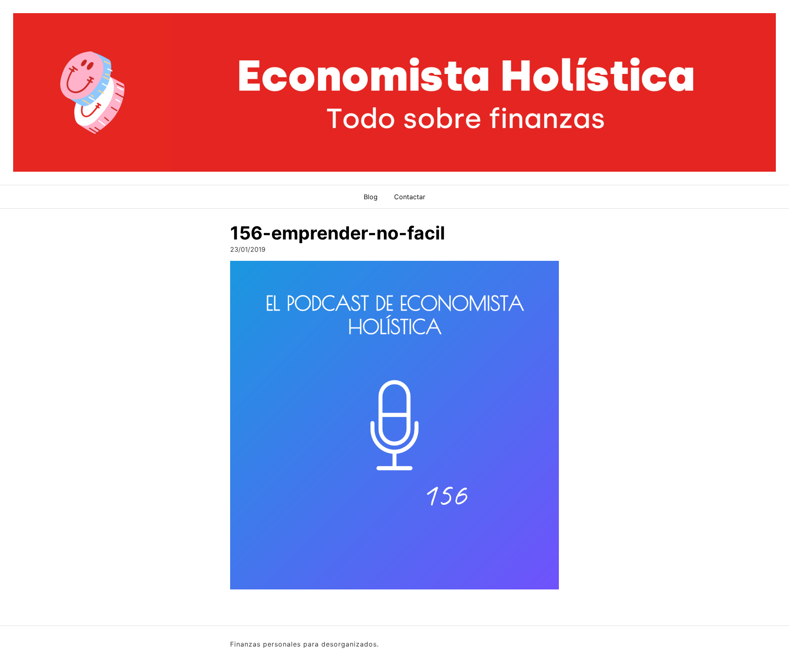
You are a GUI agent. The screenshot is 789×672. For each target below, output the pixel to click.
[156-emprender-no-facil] (394, 427)
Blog (371, 197)
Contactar (409, 197)
